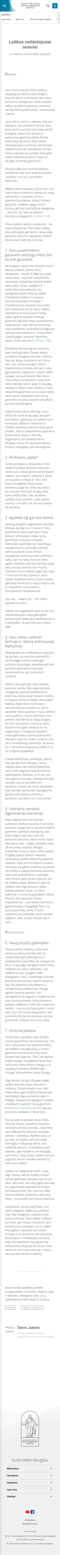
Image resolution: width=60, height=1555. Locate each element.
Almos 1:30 (43, 340)
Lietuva (6, 15)
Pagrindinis (6, 19)
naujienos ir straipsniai (31, 1307)
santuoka (10, 1307)
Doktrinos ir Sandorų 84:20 (23, 1108)
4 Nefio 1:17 (41, 216)
